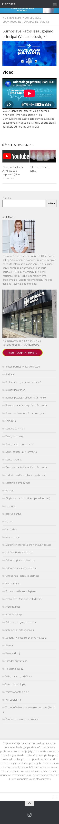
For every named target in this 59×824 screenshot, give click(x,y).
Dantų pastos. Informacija (19, 444)
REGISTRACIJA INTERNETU (22, 352)
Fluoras (9, 490)
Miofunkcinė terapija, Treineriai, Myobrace (28, 544)
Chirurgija (10, 420)
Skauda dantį (12, 653)
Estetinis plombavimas (17, 482)
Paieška (6, 198)
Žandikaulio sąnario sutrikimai (21, 719)
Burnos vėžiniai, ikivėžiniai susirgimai (25, 413)
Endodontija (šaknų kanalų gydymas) (25, 475)
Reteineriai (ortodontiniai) (19, 630)
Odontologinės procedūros (20, 568)
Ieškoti (51, 203)
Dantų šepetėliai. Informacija (21, 451)
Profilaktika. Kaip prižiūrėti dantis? (23, 599)
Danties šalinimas (15, 428)
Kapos (8, 521)
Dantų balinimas (14, 436)
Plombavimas (12, 583)
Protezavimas (12, 606)
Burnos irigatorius (15, 389)
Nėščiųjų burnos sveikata (19, 552)
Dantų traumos (13, 459)
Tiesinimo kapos (14, 668)
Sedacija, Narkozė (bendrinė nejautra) (26, 637)
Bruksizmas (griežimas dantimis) (23, 382)
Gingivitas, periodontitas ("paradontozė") (27, 498)
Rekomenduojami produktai (20, 622)
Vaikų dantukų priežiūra (18, 676)
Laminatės (11, 529)
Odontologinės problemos (20, 560)
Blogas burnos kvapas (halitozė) (22, 366)
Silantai (9, 645)
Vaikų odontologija (15, 684)
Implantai (10, 506)
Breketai (10, 374)
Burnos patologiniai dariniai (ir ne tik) (25, 397)
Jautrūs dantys (13, 513)
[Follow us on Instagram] (29, 814)
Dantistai (9, 4)
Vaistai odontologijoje (17, 691)
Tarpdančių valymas (16, 660)
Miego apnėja (12, 537)
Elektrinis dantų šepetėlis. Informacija (26, 467)
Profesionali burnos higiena (20, 591)
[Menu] (55, 4)
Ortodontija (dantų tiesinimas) (22, 575)
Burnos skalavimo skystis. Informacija (26, 405)
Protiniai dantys (14, 614)
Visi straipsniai (11, 17)
